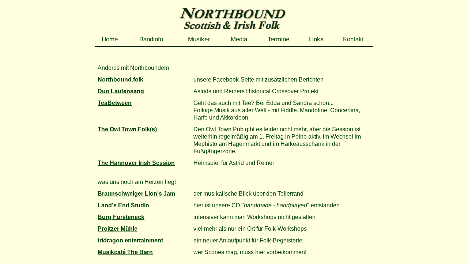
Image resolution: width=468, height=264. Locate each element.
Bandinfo (151, 39)
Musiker (199, 39)
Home (110, 39)
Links (316, 39)
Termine (278, 39)
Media (239, 39)
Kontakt (353, 39)
